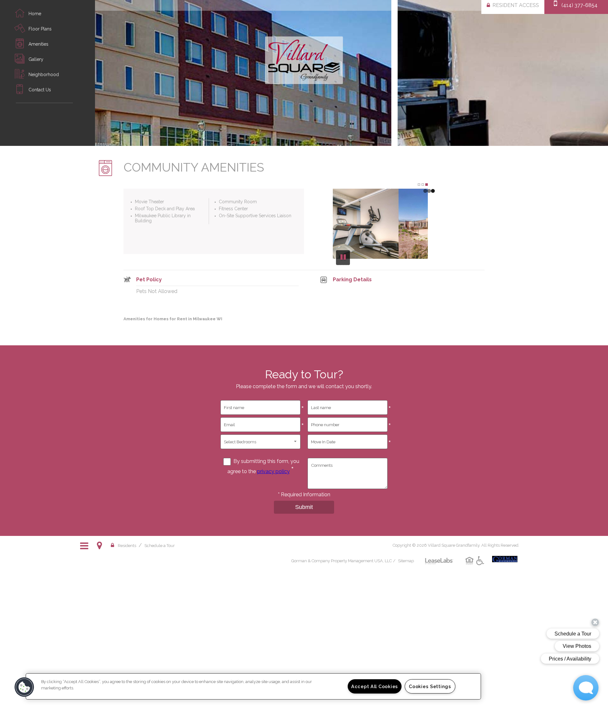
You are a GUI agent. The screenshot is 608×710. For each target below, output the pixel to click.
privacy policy (273, 471)
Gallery (35, 59)
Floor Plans (40, 28)
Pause (343, 257)
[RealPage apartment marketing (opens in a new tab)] (439, 556)
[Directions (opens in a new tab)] (100, 545)
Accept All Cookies (374, 686)
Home (34, 13)
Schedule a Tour (159, 545)
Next (598, 74)
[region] (253, 686)
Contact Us (39, 89)
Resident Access (515, 5)
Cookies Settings (430, 686)
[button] (24, 687)
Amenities (38, 44)
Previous (347, 231)
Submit (304, 507)
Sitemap (406, 560)
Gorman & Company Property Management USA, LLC (341, 560)
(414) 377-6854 (579, 5)
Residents (127, 545)
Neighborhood (43, 74)
